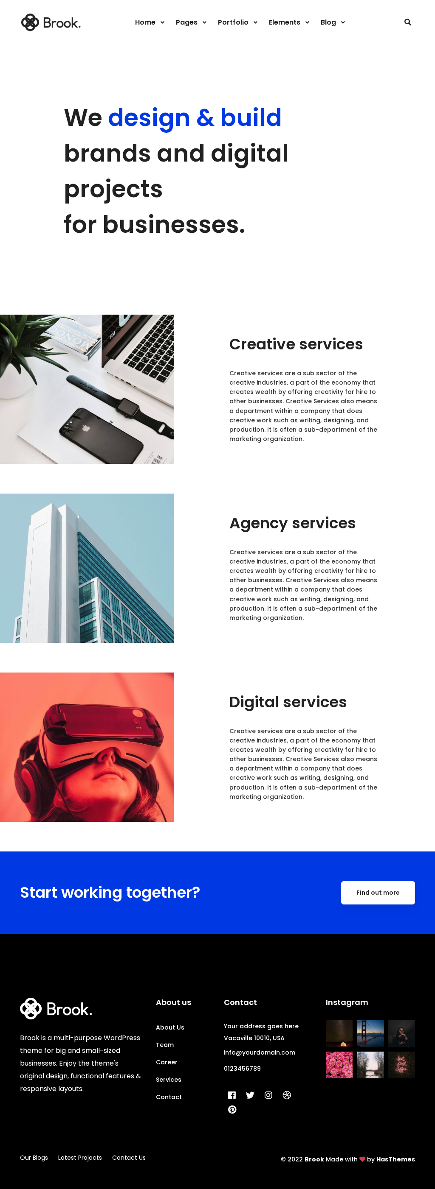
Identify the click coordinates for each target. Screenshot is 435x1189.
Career (167, 1062)
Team (165, 1045)
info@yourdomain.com (259, 1052)
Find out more (378, 892)
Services (168, 1079)
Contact (169, 1097)
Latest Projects (80, 1157)
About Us (170, 1027)
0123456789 (242, 1068)
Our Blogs (34, 1157)
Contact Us (129, 1157)
